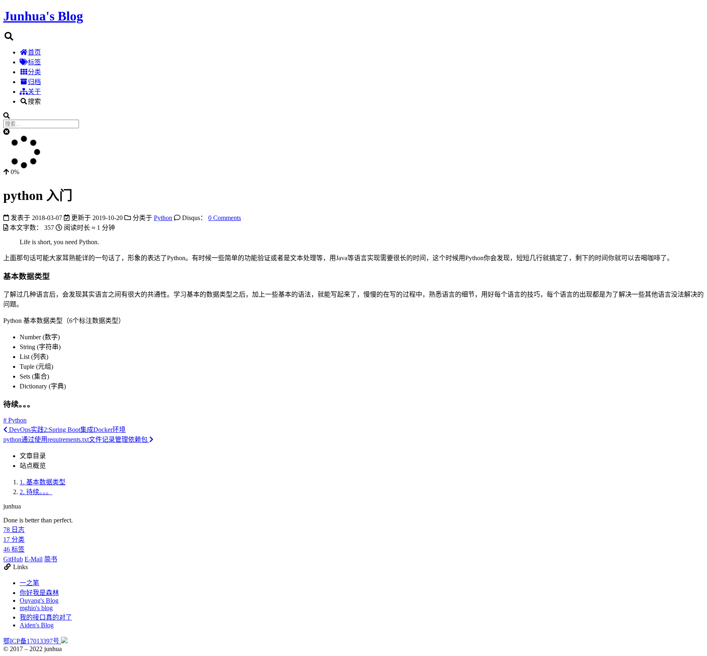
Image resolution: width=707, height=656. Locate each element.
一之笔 (29, 582)
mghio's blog (36, 607)
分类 (34, 71)
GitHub (13, 559)
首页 (34, 52)
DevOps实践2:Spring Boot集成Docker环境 (66, 429)
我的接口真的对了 (46, 617)
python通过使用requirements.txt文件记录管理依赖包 (76, 439)
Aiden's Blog (37, 625)
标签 (34, 62)
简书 (50, 559)
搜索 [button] (34, 101)
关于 (34, 91)
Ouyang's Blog (39, 600)
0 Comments (224, 217)
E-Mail (34, 559)
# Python (15, 420)
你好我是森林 (39, 592)
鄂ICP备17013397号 (32, 641)
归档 (34, 81)
